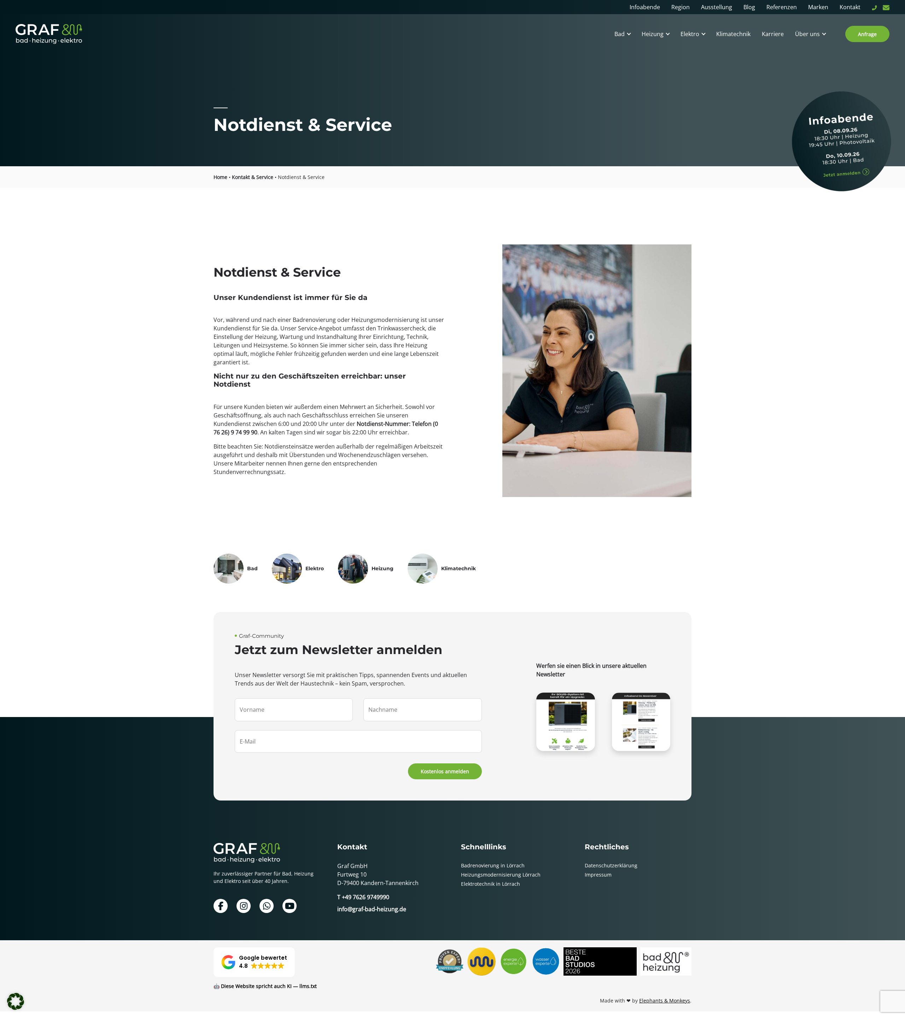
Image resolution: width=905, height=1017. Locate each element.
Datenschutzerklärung (611, 865)
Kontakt (850, 7)
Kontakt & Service (252, 177)
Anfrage (867, 34)
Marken (818, 7)
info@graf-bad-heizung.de (371, 909)
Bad (619, 34)
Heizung (653, 34)
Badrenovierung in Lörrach (493, 865)
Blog (749, 7)
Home (220, 177)
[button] (254, 962)
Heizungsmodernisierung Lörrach (501, 874)
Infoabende (645, 7)
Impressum (598, 874)
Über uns (807, 34)
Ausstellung (716, 7)
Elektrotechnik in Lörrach (490, 883)
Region (680, 7)
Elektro (690, 34)
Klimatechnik (733, 34)
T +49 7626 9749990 (363, 897)
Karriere (773, 34)
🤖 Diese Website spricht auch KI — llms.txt (265, 986)
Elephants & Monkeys (664, 1000)
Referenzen (781, 7)
